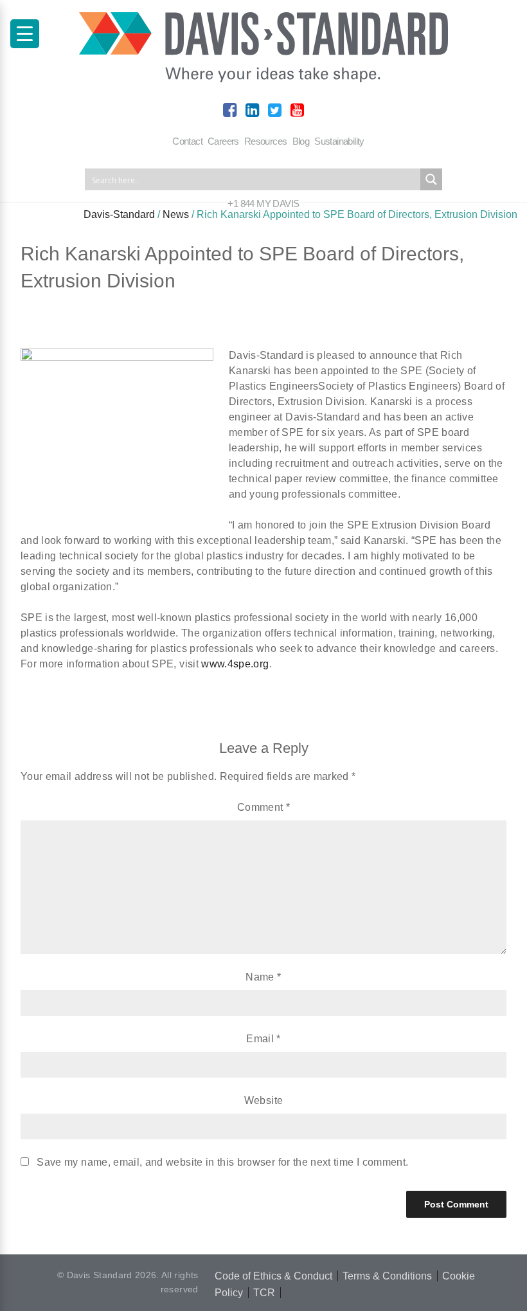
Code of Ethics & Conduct (273, 1275)
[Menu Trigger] (24, 33)
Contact (187, 141)
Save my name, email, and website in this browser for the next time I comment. (222, 1162)
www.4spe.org (235, 663)
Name (263, 977)
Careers (223, 141)
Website (263, 1100)
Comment (263, 807)
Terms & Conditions (387, 1275)
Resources (265, 141)
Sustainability (339, 141)
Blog (301, 141)
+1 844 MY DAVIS (263, 203)
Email (263, 1038)
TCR (264, 1292)
